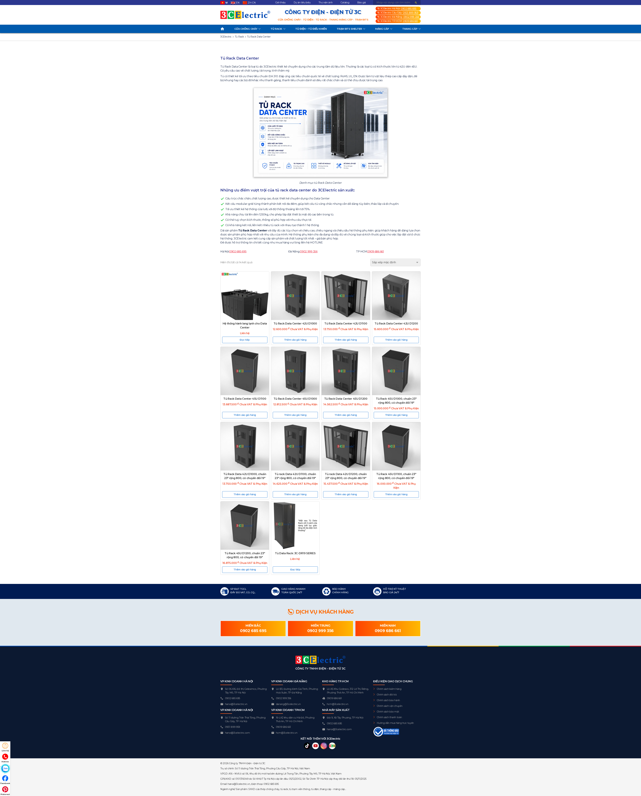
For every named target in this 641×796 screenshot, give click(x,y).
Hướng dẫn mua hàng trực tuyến (395, 722)
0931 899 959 (410, 12)
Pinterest (5, 794)
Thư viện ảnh (325, 2)
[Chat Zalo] (5, 768)
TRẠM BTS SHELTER (349, 28)
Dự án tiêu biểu (302, 2)
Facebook (5, 783)
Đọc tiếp (245, 339)
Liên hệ (5, 750)
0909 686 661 (410, 21)
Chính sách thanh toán (389, 717)
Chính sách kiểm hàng (389, 688)
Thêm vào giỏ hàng (295, 339)
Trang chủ (222, 29)
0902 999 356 (411, 16)
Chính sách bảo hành (388, 700)
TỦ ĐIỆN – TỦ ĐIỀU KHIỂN (311, 28)
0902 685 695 (408, 8)
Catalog (345, 2)
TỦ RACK (276, 28)
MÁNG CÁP (382, 28)
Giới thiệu (280, 2)
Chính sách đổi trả (387, 694)
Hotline (5, 761)
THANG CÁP (409, 28)
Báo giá (361, 2)
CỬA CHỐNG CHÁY (245, 28)
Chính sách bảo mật (388, 711)
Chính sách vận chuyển (389, 705)
